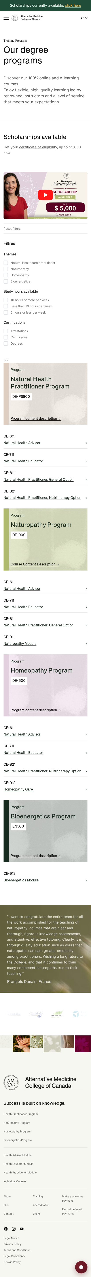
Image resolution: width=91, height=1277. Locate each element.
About (7, 1196)
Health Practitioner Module (20, 1172)
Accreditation (41, 1205)
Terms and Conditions (17, 1250)
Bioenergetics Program (18, 1140)
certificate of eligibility (38, 147)
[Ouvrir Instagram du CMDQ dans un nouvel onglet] (13, 1229)
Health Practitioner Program (21, 1114)
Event (36, 1213)
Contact (8, 1213)
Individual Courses (15, 1181)
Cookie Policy (12, 1262)
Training (38, 1196)
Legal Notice (11, 1238)
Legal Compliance (15, 1256)
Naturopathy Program (17, 1122)
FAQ (6, 1205)
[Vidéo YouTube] (45, 195)
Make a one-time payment (72, 1198)
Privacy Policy (12, 1244)
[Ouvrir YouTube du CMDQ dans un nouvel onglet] (21, 1229)
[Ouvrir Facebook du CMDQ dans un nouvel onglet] (6, 1229)
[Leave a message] (81, 1267)
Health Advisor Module (18, 1155)
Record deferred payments (72, 1211)
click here (73, 5)
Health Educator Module (18, 1163)
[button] (6, 18)
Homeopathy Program (17, 1131)
